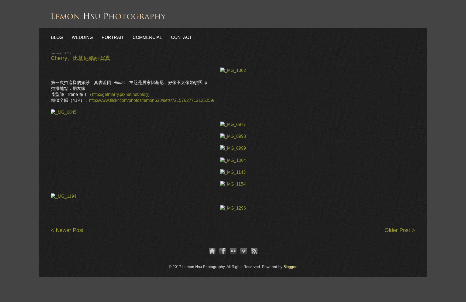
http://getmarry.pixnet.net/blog (120, 94)
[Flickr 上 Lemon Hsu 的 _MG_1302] (233, 70)
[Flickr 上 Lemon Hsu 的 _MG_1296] (233, 208)
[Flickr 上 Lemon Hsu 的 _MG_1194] (63, 196)
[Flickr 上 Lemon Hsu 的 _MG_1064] (233, 160)
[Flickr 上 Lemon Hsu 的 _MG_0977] (233, 124)
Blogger (289, 266)
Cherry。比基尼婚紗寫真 (80, 58)
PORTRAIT (113, 37)
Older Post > (400, 230)
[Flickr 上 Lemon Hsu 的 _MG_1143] (233, 172)
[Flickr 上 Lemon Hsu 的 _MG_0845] (64, 112)
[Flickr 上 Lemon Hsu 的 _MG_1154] (233, 184)
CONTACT (181, 37)
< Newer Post (67, 230)
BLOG (57, 37)
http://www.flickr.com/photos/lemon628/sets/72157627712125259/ (151, 100)
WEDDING (82, 37)
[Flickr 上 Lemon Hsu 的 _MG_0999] (233, 148)
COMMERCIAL (147, 37)
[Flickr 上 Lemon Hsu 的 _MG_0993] (233, 136)
